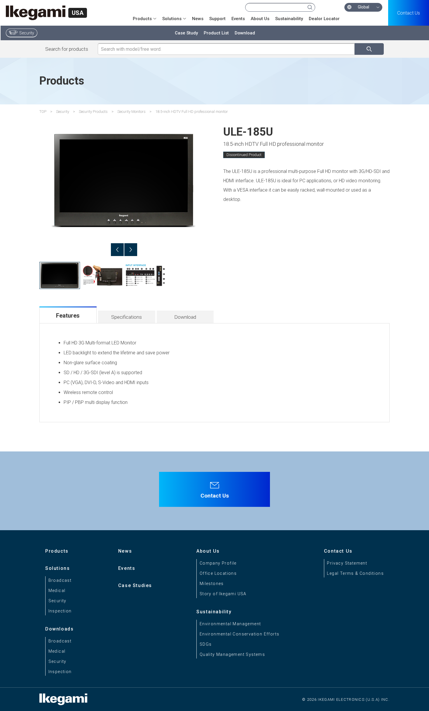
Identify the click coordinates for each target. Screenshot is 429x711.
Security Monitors (131, 111)
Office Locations (218, 573)
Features (68, 315)
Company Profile (218, 563)
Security (26, 33)
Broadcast (60, 580)
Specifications (126, 317)
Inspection (60, 611)
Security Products (93, 111)
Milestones (212, 583)
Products (57, 551)
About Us (260, 18)
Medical (57, 590)
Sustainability (289, 18)
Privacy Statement (347, 563)
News (197, 18)
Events (238, 18)
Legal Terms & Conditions (355, 573)
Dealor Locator (324, 18)
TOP (42, 111)
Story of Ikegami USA (223, 593)
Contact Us (408, 13)
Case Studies (135, 585)
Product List (216, 33)
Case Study (186, 33)
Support (217, 18)
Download (245, 33)
